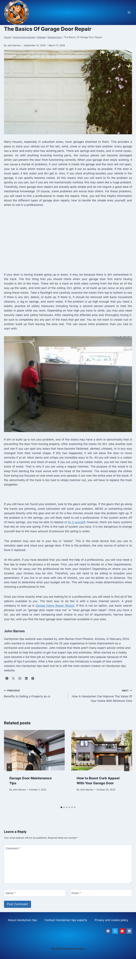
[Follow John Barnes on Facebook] (7, 678)
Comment (13, 848)
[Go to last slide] (9, 767)
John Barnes (19, 789)
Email (76, 893)
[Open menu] (129, 12)
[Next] (126, 767)
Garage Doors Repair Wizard (54, 605)
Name (10, 893)
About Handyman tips (22, 920)
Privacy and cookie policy (111, 920)
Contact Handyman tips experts (66, 920)
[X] (115, 931)
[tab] (61, 807)
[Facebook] (108, 931)
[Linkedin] (129, 931)
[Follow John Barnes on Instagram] (20, 678)
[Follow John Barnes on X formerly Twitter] (13, 678)
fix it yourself (76, 522)
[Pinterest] (122, 931)
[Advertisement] (68, 239)
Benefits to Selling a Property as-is (27, 693)
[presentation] (34, 750)
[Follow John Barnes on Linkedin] (26, 678)
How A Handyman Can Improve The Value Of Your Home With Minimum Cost (102, 695)
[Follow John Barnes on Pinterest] (32, 678)
